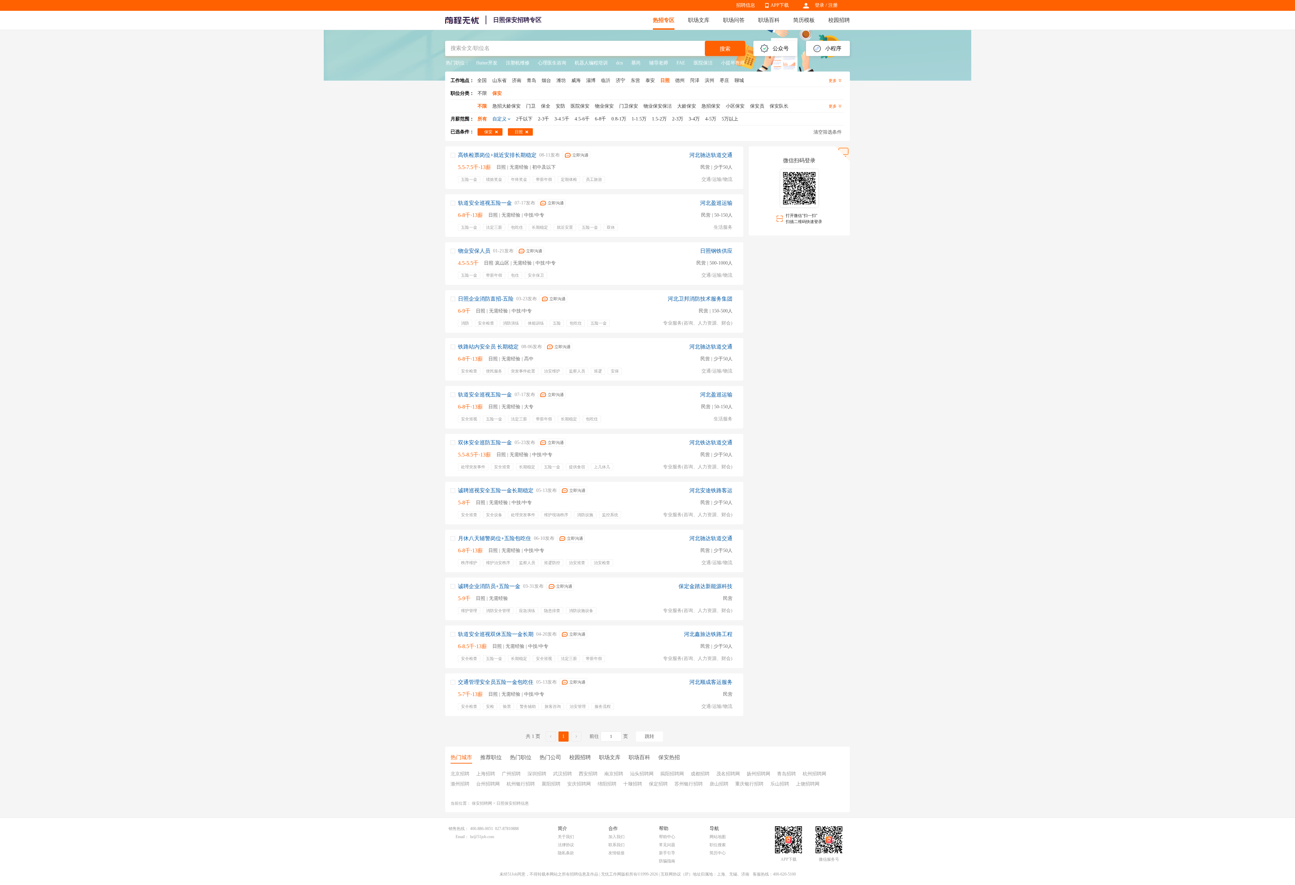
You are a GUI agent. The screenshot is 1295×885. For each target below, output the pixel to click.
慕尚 (636, 62)
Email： (462, 836)
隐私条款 (566, 853)
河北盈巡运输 (716, 203)
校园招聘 (839, 20)
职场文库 (699, 20)
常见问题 (667, 844)
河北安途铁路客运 (710, 490)
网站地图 (718, 836)
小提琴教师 (733, 62)
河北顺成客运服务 (710, 682)
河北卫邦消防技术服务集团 (700, 299)
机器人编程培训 (591, 62)
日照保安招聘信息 (512, 803)
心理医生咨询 (552, 62)
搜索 (725, 49)
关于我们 (566, 836)
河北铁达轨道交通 (710, 442)
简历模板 (804, 20)
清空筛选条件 (827, 132)
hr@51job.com (482, 836)
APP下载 (780, 5)
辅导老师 (658, 62)
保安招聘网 (482, 803)
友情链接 (616, 853)
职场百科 (769, 20)
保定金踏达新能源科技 (705, 586)
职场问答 (734, 20)
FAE (681, 62)
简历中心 (718, 853)
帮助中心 (667, 836)
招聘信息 (745, 5)
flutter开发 (486, 62)
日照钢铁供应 (716, 251)
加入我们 (616, 836)
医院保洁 (703, 62)
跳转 (649, 736)
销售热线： (459, 828)
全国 (482, 80)
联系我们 (616, 844)
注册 (833, 5)
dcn (619, 62)
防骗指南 (667, 861)
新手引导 (667, 853)
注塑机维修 (517, 62)
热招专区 (663, 20)
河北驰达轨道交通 (710, 155)
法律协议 (566, 844)
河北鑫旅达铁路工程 (708, 634)
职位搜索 (718, 844)
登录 (819, 5)
